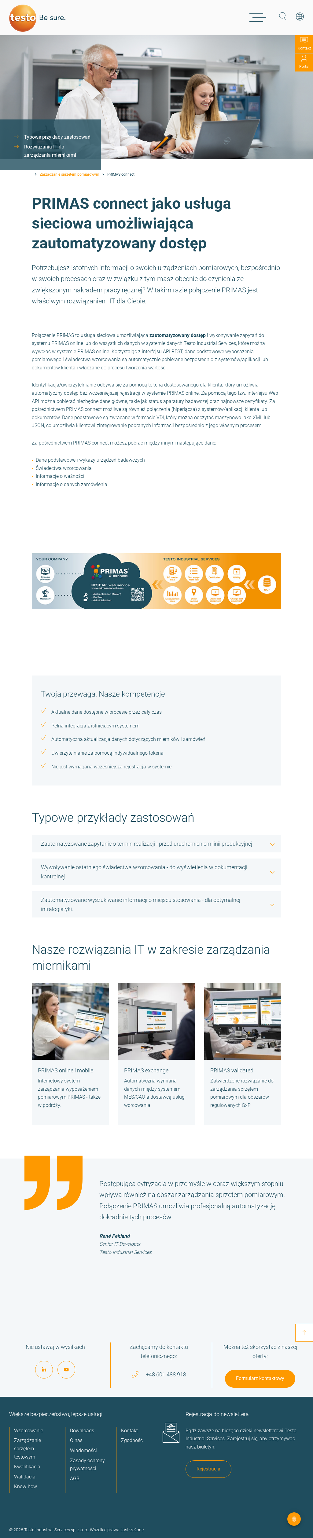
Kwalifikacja (27, 1467)
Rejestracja (208, 1469)
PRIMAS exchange (146, 1070)
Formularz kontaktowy (260, 1378)
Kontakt (304, 48)
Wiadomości (83, 1450)
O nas (76, 1440)
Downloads (82, 1431)
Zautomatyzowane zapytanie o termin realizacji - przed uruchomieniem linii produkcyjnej (146, 843)
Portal (304, 66)
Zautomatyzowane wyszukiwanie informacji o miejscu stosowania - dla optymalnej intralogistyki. (140, 904)
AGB (74, 1478)
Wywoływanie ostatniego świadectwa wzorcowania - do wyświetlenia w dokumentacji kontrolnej (144, 872)
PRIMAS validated (231, 1070)
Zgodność (132, 1440)
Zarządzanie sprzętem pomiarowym (69, 174)
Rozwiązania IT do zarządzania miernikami (50, 151)
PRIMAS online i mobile (65, 1070)
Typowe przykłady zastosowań (57, 137)
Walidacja (24, 1477)
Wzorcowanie (28, 1431)
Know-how (25, 1486)
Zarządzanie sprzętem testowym (27, 1448)
